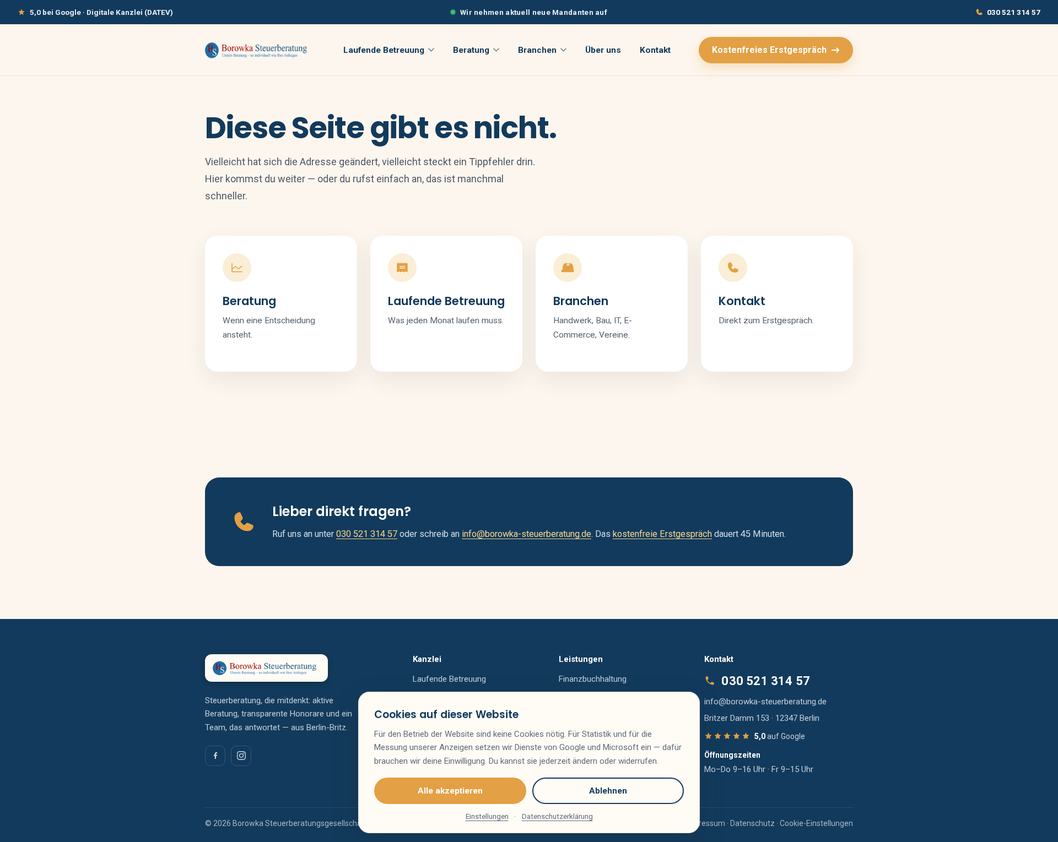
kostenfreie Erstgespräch (662, 534)
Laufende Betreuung (383, 50)
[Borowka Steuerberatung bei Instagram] (241, 756)
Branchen (537, 50)
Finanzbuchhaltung (593, 679)
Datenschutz (752, 823)
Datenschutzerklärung (557, 816)
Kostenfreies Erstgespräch (769, 50)
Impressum (705, 823)
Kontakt (655, 50)
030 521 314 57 (1013, 12)
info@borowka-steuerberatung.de (526, 534)
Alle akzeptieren (450, 791)
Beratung (471, 50)
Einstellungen (487, 816)
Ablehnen (608, 791)
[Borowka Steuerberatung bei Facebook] (215, 756)
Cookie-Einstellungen (816, 823)
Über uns (603, 50)
